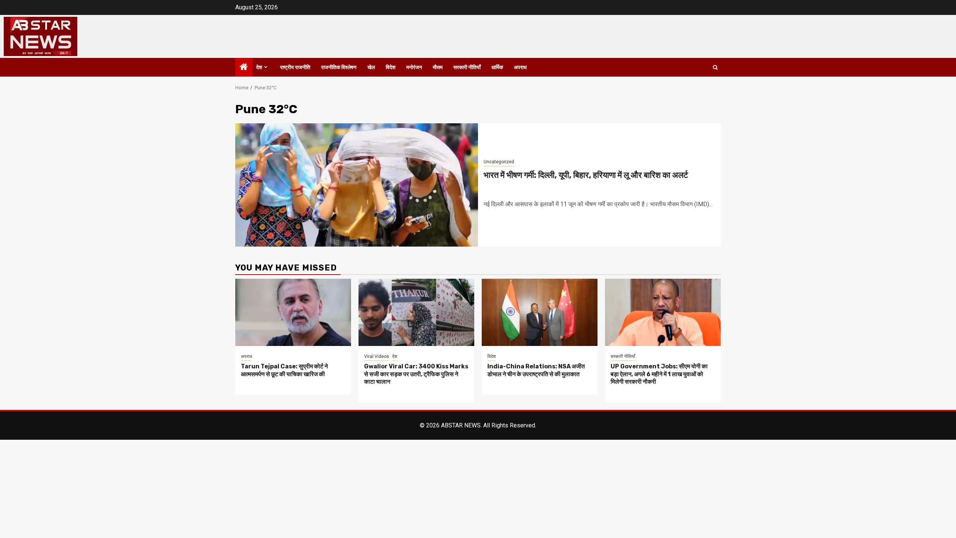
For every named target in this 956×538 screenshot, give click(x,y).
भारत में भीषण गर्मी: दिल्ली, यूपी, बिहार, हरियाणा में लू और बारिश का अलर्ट (586, 175)
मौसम (438, 67)
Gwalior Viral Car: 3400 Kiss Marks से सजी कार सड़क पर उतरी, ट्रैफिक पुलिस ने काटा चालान (416, 374)
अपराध (520, 67)
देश (259, 67)
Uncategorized (499, 161)
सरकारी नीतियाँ (467, 67)
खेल (371, 67)
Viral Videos (376, 356)
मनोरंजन (414, 67)
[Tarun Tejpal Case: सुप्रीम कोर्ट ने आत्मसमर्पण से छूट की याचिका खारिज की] (293, 312)
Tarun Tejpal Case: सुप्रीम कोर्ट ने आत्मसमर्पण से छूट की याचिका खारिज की (284, 370)
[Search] (715, 67)
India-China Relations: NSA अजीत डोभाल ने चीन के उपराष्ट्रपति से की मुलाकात (536, 370)
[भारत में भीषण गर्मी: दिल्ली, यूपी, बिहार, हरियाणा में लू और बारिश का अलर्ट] (356, 185)
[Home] (244, 67)
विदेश (390, 67)
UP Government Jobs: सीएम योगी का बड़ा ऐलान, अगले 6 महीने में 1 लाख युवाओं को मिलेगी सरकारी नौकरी (659, 374)
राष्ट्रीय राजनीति (295, 67)
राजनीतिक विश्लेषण (339, 67)
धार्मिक (497, 67)
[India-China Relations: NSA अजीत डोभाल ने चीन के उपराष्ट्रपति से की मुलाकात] (540, 312)
